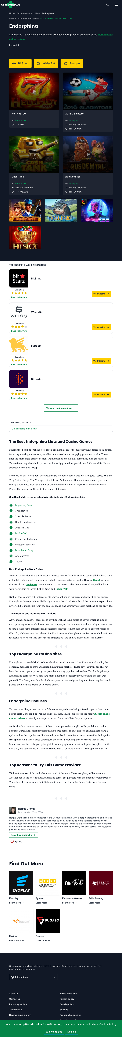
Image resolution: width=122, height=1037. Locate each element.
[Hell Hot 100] (34, 91)
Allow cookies (54, 1031)
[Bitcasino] (18, 379)
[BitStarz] (18, 278)
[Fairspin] (18, 345)
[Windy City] (25, 210)
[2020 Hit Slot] (25, 237)
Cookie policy (67, 1004)
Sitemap (64, 1009)
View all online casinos (59, 408)
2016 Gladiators (74, 113)
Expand (14, 45)
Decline (71, 1031)
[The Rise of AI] (97, 210)
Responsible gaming (70, 1015)
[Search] (108, 5)
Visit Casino (102, 294)
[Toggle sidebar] (116, 4)
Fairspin (74, 63)
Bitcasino (37, 379)
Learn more (15, 903)
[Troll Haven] (61, 210)
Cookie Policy (107, 1024)
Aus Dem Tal (72, 176)
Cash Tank (18, 176)
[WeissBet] (18, 312)
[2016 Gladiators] (88, 91)
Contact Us (14, 999)
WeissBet (49, 63)
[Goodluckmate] (10, 4)
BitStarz (23, 63)
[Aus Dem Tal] (88, 154)
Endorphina (20, 120)
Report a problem (18, 1004)
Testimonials (15, 1009)
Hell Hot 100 (19, 113)
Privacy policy (67, 999)
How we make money (20, 1015)
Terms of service (68, 993)
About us (13, 993)
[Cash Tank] (34, 154)
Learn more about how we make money (55, 18)
